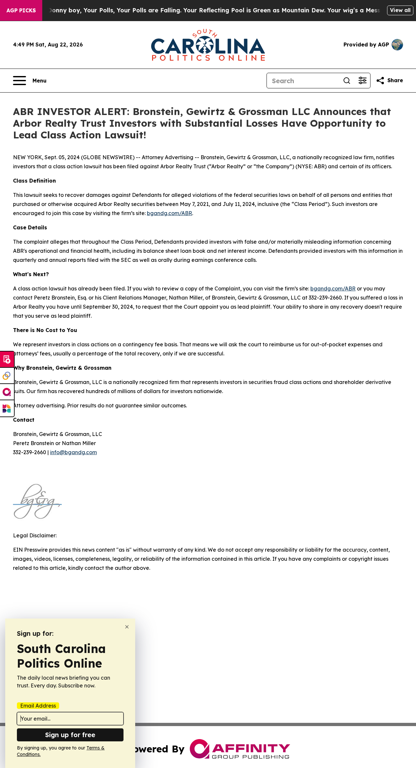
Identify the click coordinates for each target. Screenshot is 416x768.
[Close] (127, 627)
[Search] (347, 80)
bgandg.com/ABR (169, 213)
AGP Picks (21, 10)
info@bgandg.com (73, 452)
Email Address (38, 705)
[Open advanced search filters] (362, 80)
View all (400, 10)
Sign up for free (70, 735)
